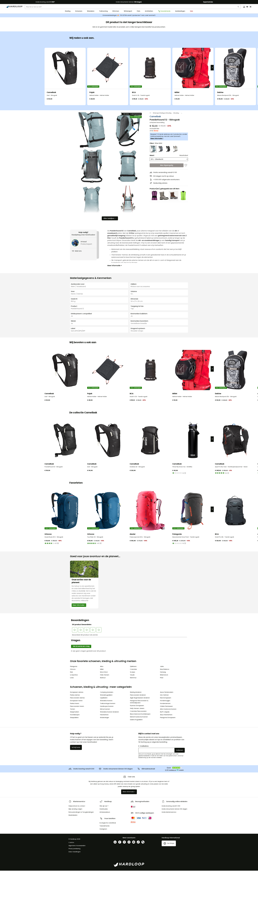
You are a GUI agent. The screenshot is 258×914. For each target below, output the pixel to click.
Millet (102, 669)
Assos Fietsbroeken (166, 692)
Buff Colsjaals (164, 712)
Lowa (72, 677)
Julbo (162, 666)
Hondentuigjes (165, 700)
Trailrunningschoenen (107, 703)
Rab (71, 672)
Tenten (72, 709)
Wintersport (128, 11)
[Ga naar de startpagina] (151, 113)
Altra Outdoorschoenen (168, 709)
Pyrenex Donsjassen (137, 705)
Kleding (67, 11)
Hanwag (163, 672)
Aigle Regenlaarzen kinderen (140, 698)
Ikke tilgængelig (166, 165)
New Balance (164, 669)
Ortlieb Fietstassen (166, 706)
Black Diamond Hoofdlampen (140, 714)
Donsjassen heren (76, 700)
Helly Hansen (104, 675)
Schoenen (78, 11)
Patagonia (73, 666)
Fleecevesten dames (77, 698)
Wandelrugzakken (106, 695)
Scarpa (132, 672)
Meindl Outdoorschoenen (139, 717)
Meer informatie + (156, 138)
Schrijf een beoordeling (157, 122)
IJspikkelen (103, 698)
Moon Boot (104, 672)
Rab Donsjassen (165, 698)
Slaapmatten (74, 712)
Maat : (152, 155)
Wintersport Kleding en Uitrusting (162, 113)
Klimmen (115, 11)
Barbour (103, 677)
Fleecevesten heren (77, 706)
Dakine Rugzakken (136, 719)
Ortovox (72, 669)
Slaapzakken (74, 717)
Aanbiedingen (180, 11)
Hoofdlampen (75, 715)
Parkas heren (74, 703)
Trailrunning (103, 11)
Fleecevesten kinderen (138, 695)
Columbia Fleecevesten (138, 711)
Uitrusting (176, 113)
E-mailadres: (143, 746)
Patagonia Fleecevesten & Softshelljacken (139, 702)
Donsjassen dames (76, 692)
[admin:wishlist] (186, 165)
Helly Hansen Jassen (137, 708)
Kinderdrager (104, 717)
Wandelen (90, 11)
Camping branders (106, 692)
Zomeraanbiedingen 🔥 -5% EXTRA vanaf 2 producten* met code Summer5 (129, 15)
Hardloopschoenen (106, 706)
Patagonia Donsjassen (167, 717)
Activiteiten (149, 11)
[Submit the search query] (238, 7)
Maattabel (183, 155)
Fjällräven (133, 666)
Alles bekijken (108, 218)
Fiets (138, 11)
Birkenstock (164, 675)
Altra (101, 666)
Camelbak (155, 117)
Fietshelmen (104, 715)
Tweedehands (165, 11)
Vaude (132, 675)
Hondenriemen (165, 703)
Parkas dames (75, 695)
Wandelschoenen (106, 700)
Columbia (133, 669)
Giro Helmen (164, 695)
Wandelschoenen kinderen (109, 712)
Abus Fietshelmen (166, 715)
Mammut (133, 677)
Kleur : (156, 143)
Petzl (161, 677)
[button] (91, 129)
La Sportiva (74, 675)
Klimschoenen (105, 709)
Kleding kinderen (135, 692)
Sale (191, 11)
